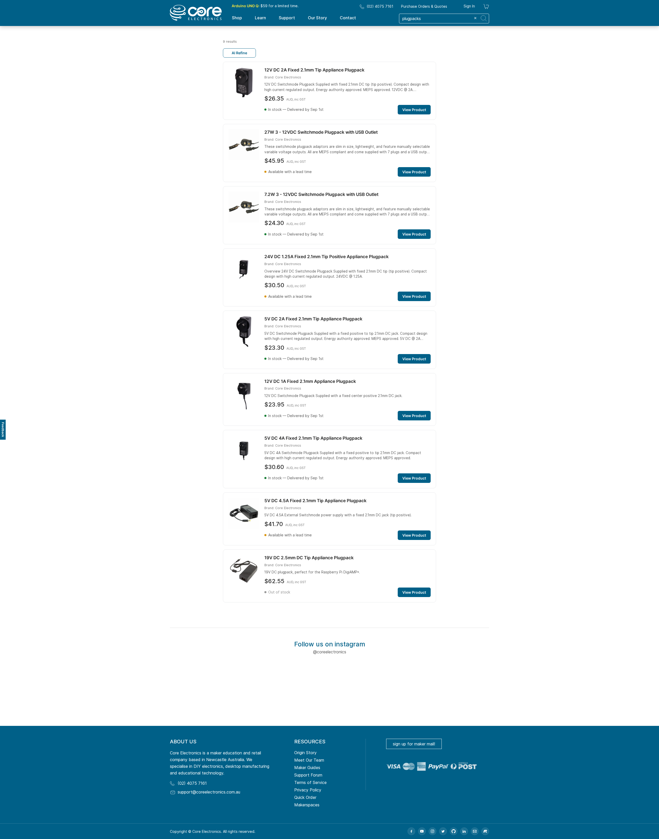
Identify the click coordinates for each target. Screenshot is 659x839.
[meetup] (485, 831)
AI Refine (239, 53)
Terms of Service (310, 782)
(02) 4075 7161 (380, 6)
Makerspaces (306, 804)
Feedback (3, 429)
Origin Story (305, 752)
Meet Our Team (309, 760)
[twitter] (443, 831)
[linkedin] (464, 831)
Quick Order (305, 797)
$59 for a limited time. (265, 6)
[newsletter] (475, 831)
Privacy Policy (307, 789)
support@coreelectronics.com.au (209, 792)
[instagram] (432, 831)
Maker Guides (307, 767)
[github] (453, 831)
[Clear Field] (475, 18)
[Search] (484, 18)
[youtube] (422, 831)
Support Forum (308, 775)
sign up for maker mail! (414, 743)
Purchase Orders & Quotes (424, 6)
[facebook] (411, 831)
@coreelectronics (329, 651)
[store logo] (196, 13)
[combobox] (444, 18)
